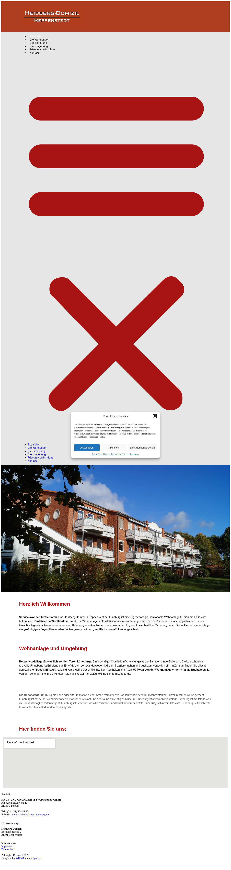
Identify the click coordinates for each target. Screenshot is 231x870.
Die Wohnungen (37, 447)
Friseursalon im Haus (42, 49)
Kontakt (34, 52)
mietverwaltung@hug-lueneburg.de (30, 814)
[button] (155, 416)
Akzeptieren (87, 447)
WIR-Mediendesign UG (28, 858)
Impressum (134, 454)
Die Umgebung (37, 454)
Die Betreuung (36, 451)
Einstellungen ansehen (142, 447)
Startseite (33, 444)
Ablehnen (114, 447)
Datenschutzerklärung (100, 454)
